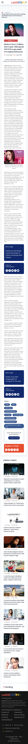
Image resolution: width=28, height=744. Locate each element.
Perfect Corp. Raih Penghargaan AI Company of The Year (13, 379)
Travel (4, 717)
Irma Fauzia (9, 55)
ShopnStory (18, 717)
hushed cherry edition (10, 411)
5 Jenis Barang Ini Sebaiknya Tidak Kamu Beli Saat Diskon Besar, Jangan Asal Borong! (13, 578)
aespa (13, 404)
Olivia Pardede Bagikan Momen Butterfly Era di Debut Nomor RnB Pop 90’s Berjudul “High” (14, 553)
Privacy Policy (18, 725)
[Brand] (19, 2)
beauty (7, 404)
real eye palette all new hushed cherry (12, 426)
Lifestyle (21, 497)
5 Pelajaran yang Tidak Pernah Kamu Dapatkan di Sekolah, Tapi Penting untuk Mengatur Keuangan (14, 626)
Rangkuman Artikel (14, 438)
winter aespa (8, 408)
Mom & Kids (18, 715)
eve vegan (7, 414)
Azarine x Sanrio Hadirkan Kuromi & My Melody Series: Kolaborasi (12, 675)
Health (4, 715)
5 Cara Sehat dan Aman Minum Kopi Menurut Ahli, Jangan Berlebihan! (13, 651)
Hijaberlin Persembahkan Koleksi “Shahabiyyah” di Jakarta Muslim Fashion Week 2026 (14, 481)
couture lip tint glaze (10, 418)
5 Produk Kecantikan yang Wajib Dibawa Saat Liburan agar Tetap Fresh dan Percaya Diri (14, 602)
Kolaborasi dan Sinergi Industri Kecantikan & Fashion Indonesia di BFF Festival (14, 254)
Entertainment (19, 521)
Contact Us (9, 731)
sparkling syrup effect (10, 421)
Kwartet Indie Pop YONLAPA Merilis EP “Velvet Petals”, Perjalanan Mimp (12, 529)
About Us (8, 725)
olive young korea (18, 414)
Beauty (7, 12)
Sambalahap (6, 720)
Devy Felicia (7, 476)
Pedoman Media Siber (12, 728)
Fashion (21, 473)
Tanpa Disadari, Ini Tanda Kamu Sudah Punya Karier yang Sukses (14, 504)
